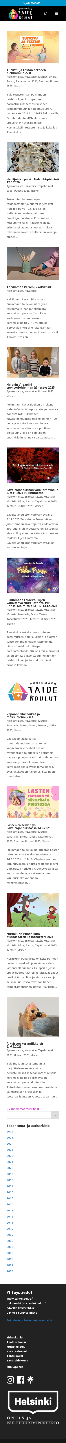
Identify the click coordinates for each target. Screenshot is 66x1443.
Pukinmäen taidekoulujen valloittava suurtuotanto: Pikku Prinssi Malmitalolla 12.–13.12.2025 (32, 603)
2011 (10, 1222)
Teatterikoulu (16, 1342)
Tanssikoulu (15, 1356)
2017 (10, 1186)
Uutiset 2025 (46, 391)
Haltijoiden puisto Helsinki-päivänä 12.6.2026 (33, 180)
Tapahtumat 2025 (46, 501)
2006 (10, 1253)
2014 (10, 1204)
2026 (10, 1131)
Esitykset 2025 (33, 496)
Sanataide (23, 614)
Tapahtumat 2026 (26, 81)
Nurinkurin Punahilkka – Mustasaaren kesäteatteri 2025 (30, 935)
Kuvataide (31, 76)
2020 (10, 1168)
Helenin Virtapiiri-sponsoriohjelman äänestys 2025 (31, 386)
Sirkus (52, 76)
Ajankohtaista (15, 76)
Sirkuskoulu (15, 1337)
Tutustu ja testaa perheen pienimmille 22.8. (26, 71)
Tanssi (10, 81)
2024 (10, 1143)
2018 (10, 1180)
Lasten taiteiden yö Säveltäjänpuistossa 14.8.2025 (28, 826)
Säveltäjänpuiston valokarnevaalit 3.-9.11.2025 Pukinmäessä (32, 491)
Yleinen (18, 86)
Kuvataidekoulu (17, 1351)
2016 (10, 1192)
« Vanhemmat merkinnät (23, 1109)
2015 (10, 1198)
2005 (10, 1259)
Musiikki (42, 76)
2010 (10, 1228)
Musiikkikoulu (16, 1346)
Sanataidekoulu (17, 1360)
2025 (10, 1137)
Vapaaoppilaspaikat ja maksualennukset (23, 715)
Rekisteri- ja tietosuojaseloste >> (30, 1320)
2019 (10, 1174)
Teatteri (44, 81)
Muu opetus (15, 1367)
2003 (10, 1271)
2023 (10, 1149)
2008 (10, 1241)
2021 (10, 1162)
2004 (10, 1265)
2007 (10, 1247)
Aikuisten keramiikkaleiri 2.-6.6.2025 (25, 1045)
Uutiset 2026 (21, 190)
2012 (10, 1216)
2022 (10, 1155)
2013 (10, 1210)
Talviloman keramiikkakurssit (29, 287)
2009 (10, 1234)
